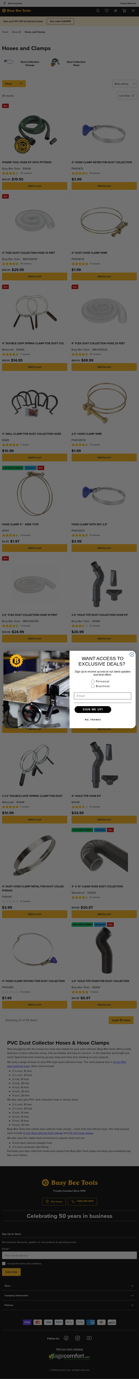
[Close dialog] (132, 654)
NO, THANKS (93, 720)
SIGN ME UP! (93, 709)
